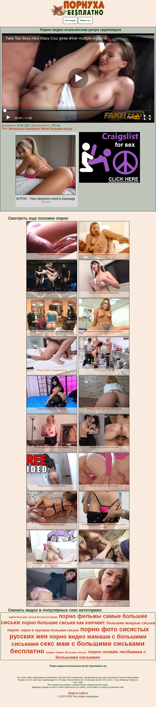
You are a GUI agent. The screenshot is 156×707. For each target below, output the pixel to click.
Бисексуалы (17, 128)
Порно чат (85, 20)
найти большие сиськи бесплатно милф (33, 617)
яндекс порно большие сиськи (66, 652)
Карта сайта (78, 693)
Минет (45, 128)
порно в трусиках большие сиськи (50, 630)
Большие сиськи (61, 128)
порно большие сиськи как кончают (63, 622)
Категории (70, 20)
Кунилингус (32, 128)
